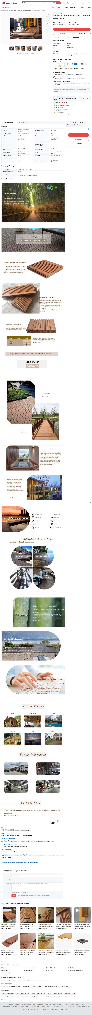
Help (66, 7)
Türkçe (74, 1006)
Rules (89, 7)
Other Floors (26, 986)
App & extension (73, 7)
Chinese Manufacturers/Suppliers (28, 1004)
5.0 (73, 125)
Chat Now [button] (82, 33)
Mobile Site (77, 1004)
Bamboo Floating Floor (37, 986)
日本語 (61, 1006)
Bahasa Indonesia (85, 1006)
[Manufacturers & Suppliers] (9, 2)
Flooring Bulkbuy (62, 997)
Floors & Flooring (20, 10)
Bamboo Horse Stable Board (30, 967)
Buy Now (72, 29)
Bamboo (4, 986)
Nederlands (49, 1006)
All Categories (6, 7)
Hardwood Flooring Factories (38, 993)
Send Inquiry (62, 33)
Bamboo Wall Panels (28, 970)
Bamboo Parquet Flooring (51, 986)
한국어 (57, 1006)
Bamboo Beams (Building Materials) (76, 970)
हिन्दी (65, 1006)
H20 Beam (3, 967)
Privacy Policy (67, 1009)
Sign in (89, 3)
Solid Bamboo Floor (64, 986)
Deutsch (43, 1006)
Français (27, 1006)
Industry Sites (55, 1004)
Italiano (38, 1006)
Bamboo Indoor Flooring (73, 967)
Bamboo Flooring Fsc (51, 997)
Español (17, 1006)
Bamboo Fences (49, 970)
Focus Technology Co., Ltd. (36, 1009)
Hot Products (10, 1004)
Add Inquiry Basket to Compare (26, 53)
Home (2, 10)
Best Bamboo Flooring (70, 993)
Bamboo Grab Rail (5, 973)
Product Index (71, 1004)
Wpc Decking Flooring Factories (55, 993)
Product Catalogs (22, 964)
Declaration (61, 1009)
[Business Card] (88, 129)
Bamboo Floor (28, 10)
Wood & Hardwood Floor (14, 986)
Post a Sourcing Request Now (42, 895)
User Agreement (54, 1009)
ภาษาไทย (69, 1006)
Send (14, 895)
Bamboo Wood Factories (8, 993)
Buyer (59, 7)
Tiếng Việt (79, 1006)
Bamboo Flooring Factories (23, 993)
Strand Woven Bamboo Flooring (38, 10)
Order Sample (76, 37)
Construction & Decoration (10, 10)
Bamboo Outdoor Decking (51, 967)
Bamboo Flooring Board (24, 997)
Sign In (55, 116)
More (2, 999)
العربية (53, 1006)
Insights (82, 1004)
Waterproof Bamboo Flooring (9, 997)
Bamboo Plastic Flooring (37, 997)
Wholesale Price (48, 1004)
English (12, 1006)
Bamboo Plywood (5, 970)
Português (22, 1006)
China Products (18, 1004)
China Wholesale (40, 1004)
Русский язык (33, 1006)
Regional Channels (63, 1004)
